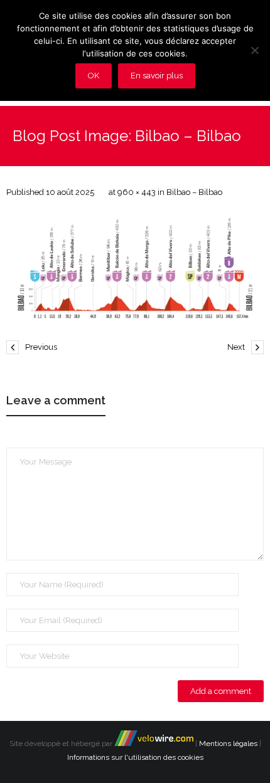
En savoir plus (157, 75)
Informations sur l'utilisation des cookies (135, 757)
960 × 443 (136, 192)
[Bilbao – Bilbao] (135, 268)
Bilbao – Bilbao (194, 192)
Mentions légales (228, 743)
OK (93, 75)
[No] (254, 50)
